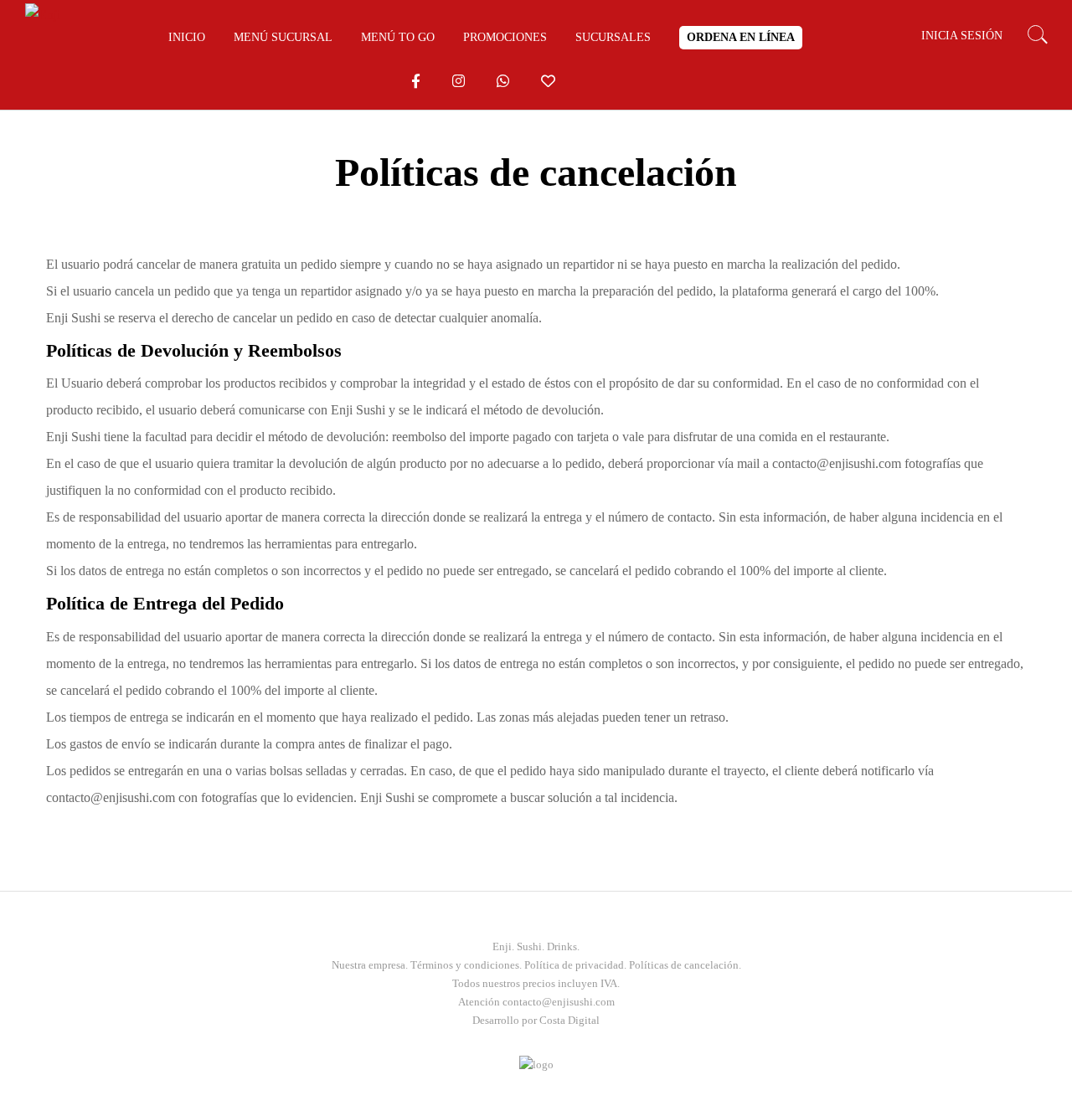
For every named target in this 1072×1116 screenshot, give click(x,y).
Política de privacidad (574, 965)
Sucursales (613, 38)
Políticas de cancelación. (685, 965)
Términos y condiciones (464, 965)
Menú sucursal (283, 38)
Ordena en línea (741, 37)
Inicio (186, 38)
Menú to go (398, 38)
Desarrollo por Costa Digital (536, 1020)
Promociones (505, 38)
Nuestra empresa (368, 965)
